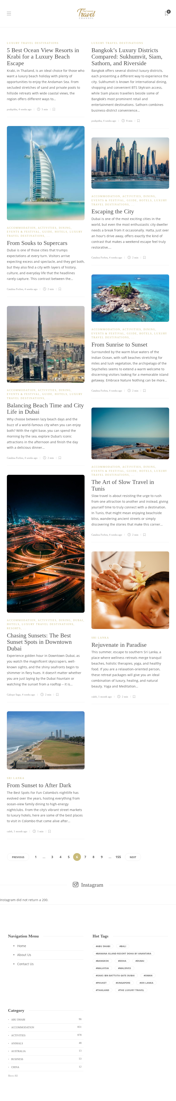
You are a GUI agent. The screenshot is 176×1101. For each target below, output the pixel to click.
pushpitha (12, 109)
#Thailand (102, 990)
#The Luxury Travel (131, 990)
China (46, 1067)
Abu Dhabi (46, 1019)
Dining (65, 227)
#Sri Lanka (146, 982)
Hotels (61, 231)
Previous (18, 857)
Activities (47, 227)
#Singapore (123, 982)
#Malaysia (102, 968)
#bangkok (102, 960)
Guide (47, 231)
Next (133, 857)
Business (46, 1059)
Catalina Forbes (15, 289)
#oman (148, 975)
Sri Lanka (100, 637)
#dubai (139, 960)
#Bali (122, 946)
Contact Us (25, 964)
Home (21, 946)
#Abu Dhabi (103, 946)
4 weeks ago (25, 109)
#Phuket (101, 982)
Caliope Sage (14, 694)
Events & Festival (23, 231)
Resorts (14, 628)
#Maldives (124, 968)
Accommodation (21, 227)
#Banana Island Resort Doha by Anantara (123, 953)
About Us (24, 955)
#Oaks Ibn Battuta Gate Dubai (115, 975)
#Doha (122, 960)
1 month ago (105, 696)
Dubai (78, 620)
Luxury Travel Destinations (33, 43)
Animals (46, 1043)
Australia (46, 1051)
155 (118, 857)
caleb (94, 696)
